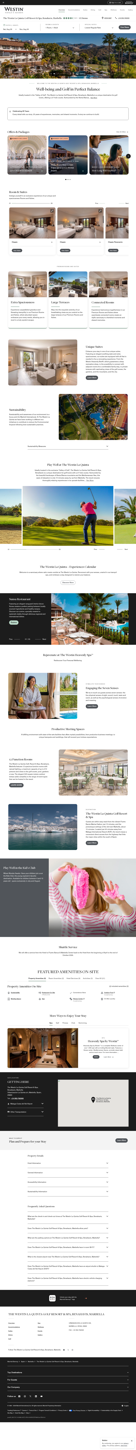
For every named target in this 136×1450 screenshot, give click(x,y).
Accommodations (74, 10)
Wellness (114, 10)
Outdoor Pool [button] (108, 992)
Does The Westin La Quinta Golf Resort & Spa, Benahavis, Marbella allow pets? (58, 1228)
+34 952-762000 (123, 18)
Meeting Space (16, 999)
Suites (85, 10)
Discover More (68, 583)
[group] (68, 619)
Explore (14, 622)
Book (96, 1057)
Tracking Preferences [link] (13, 1410)
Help (27, 1413)
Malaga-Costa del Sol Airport (21, 1104)
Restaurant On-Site (48, 992)
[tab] (37, 978)
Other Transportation (18, 1112)
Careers (24, 1410)
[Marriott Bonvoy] (128, 2)
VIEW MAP (108, 18)
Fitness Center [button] (78, 999)
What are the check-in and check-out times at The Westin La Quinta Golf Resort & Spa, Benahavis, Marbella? (65, 1217)
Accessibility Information (37, 1182)
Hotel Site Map (19, 1413)
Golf (99, 10)
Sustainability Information (37, 1192)
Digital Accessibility (93, 1410)
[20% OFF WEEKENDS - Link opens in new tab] (27, 155)
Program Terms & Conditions (47, 1410)
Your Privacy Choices (78, 1410)
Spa (106, 10)
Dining (93, 10)
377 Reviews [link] (83, 18)
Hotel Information (34, 1163)
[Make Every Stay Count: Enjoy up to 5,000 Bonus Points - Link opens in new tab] (68, 155)
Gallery (130, 10)
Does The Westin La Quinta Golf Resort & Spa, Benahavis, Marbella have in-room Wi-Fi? (61, 1247)
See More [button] (94, 98)
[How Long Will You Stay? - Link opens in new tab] (109, 155)
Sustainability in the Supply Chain (111, 1410)
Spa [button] (43, 999)
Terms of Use (33, 1410)
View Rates (17, 250)
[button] (115, 2)
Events (122, 10)
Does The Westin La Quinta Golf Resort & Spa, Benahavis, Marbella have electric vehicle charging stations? (65, 1279)
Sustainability (15, 992)
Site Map (10, 1413)
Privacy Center (62, 1410)
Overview (62, 10)
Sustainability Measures (37, 446)
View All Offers (121, 132)
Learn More (91, 378)
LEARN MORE (16, 785)
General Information (35, 1173)
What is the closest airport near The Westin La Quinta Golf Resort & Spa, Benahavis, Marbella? (63, 1257)
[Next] (128, 156)
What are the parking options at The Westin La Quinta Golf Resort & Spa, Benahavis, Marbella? (64, 1238)
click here (124, 1445)
